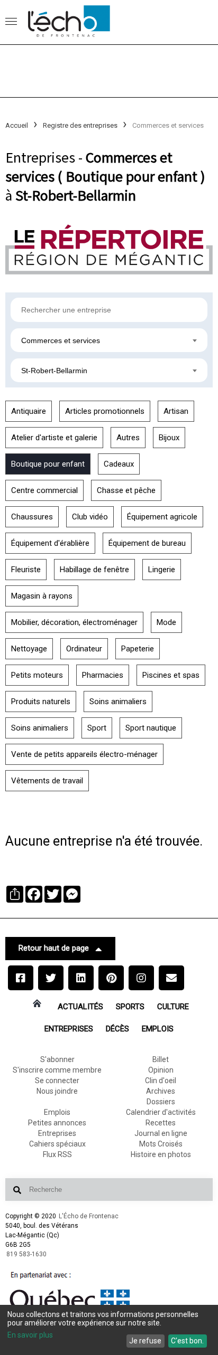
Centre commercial (44, 490)
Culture (173, 1006)
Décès (117, 1029)
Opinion (161, 1070)
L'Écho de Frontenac (89, 1216)
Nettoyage (29, 648)
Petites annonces (57, 1123)
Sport (96, 728)
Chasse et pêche (126, 490)
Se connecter (57, 1080)
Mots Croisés (161, 1144)
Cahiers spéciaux (57, 1144)
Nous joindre (57, 1091)
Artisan (176, 411)
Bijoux (169, 437)
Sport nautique (150, 728)
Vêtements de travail (47, 780)
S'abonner (57, 1059)
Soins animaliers (118, 701)
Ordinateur (84, 648)
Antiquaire (28, 411)
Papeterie (137, 648)
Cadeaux (119, 464)
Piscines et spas (170, 675)
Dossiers (161, 1101)
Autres (128, 437)
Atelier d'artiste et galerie (54, 437)
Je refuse (145, 1341)
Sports (130, 1006)
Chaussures (32, 517)
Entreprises (68, 1029)
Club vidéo (90, 517)
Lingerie (161, 569)
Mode (166, 622)
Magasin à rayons (41, 596)
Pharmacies (102, 675)
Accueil (16, 125)
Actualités (80, 1006)
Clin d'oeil (160, 1080)
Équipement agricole (162, 517)
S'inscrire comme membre (57, 1070)
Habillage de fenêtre (94, 569)
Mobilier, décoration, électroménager (74, 622)
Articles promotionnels (104, 411)
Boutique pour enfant (48, 464)
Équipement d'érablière (50, 543)
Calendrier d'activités (161, 1112)
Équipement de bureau (147, 543)
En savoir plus (30, 1335)
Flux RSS (57, 1154)
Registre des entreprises (80, 125)
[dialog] (109, 1330)
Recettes (161, 1123)
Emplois (158, 1029)
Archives (160, 1091)
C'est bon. (187, 1341)
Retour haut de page (54, 948)
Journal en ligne (160, 1133)
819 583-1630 (26, 1254)
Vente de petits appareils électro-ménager (84, 754)
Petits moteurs (37, 675)
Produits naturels (40, 701)
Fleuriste (26, 569)
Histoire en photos (161, 1154)
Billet (160, 1059)
